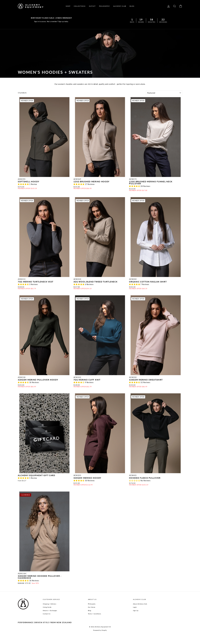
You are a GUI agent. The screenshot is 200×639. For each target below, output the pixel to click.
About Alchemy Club (140, 604)
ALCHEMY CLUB (119, 6)
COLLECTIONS (80, 6)
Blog (89, 610)
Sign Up (135, 610)
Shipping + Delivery (49, 604)
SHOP (68, 6)
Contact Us (46, 614)
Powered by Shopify (100, 630)
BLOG (132, 6)
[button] (23, 184)
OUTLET (92, 6)
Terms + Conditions (94, 614)
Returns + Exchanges (50, 610)
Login (135, 607)
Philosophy (91, 604)
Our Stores (91, 607)
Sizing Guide (47, 607)
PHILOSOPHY (104, 6)
